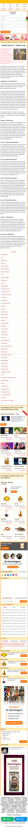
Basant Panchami (5, 269)
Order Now (23, 741)
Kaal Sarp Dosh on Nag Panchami (8, 377)
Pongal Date (4, 260)
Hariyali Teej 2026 (11, 644)
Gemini (17, 4)
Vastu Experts (12, 821)
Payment (4, 810)
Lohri (2, 257)
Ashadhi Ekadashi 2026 (18, 643)
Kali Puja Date (4, 343)
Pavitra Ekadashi (4, 380)
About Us (24, 809)
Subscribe (24, 578)
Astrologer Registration (21, 812)
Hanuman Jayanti (5, 277)
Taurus (10, 4)
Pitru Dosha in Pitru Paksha (7, 400)
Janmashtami (4, 363)
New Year (3, 263)
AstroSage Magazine (7, 604)
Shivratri (3, 283)
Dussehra (3, 337)
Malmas (3, 383)
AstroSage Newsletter (7, 598)
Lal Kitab (24, 805)
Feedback (3, 809)
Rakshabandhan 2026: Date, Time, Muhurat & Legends (14, 618)
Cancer (24, 4)
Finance (4, 737)
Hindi (14, 607)
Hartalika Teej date (5, 291)
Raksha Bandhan (4, 360)
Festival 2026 (5, 641)
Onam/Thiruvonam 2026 (6, 646)
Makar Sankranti (4, 266)
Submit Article (10, 809)
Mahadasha (10, 798)
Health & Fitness (6, 739)
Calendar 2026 (23, 641)
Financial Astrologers (21, 821)
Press (16, 801)
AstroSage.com (20, 826)
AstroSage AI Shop (5, 797)
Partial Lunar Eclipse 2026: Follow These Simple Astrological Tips (15, 626)
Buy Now (6, 548)
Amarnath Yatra (4, 369)
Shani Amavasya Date (6, 394)
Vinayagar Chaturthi (5, 392)
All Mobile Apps (22, 571)
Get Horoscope (5, 31)
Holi (2, 274)
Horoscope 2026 (6, 806)
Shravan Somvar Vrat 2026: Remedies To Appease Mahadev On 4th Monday (15, 629)
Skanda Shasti (4, 386)
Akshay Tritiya (4, 312)
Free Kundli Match (10, 800)
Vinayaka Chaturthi (5, 389)
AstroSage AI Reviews (16, 805)
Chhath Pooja (4, 351)
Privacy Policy (11, 810)
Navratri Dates (4, 300)
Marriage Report (6, 733)
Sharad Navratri (4, 254)
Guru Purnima (4, 357)
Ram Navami (4, 280)
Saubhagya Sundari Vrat (6, 354)
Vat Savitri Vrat (4, 329)
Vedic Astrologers (4, 821)
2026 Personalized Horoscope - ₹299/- (11, 731)
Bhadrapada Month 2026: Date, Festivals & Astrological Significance (15, 620)
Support (3, 812)
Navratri (3, 309)
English (5, 607)
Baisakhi (3, 320)
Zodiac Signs (18, 798)
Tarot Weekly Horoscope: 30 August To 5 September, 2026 (15, 610)
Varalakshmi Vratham (6, 372)
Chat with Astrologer (21, 819)
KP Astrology (11, 801)
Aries (3, 4)
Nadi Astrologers (12, 823)
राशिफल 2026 (14, 806)
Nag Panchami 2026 (19, 644)
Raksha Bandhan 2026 (17, 646)
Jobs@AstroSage (10, 812)
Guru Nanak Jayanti (5, 303)
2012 (5, 42)
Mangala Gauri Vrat (5, 289)
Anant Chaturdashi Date (6, 346)
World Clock (23, 797)
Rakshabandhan (4, 286)
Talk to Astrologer (8, 819)
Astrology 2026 (13, 808)
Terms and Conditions (20, 810)
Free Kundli (18, 800)
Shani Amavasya (4, 323)
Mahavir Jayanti (4, 314)
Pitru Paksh (3, 297)
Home (2, 42)
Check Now (9, 439)
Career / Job (5, 735)
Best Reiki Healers (21, 823)
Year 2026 (23, 607)
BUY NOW (3, 424)
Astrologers (4, 798)
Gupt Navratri (4, 332)
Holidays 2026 (14, 641)
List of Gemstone (15, 797)
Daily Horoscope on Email (21, 598)
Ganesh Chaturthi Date (6, 294)
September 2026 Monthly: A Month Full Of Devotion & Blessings (15, 623)
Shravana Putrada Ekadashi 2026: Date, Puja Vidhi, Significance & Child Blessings (15, 634)
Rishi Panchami (4, 349)
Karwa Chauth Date (5, 340)
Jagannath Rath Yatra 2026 (7, 643)
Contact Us (18, 809)
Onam (2, 374)
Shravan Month (4, 366)
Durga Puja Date (4, 334)
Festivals (9, 42)
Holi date (3, 306)
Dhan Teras (3, 397)
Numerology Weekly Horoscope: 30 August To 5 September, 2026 (15, 612)
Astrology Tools (22, 808)
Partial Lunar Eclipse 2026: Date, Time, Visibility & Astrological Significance (15, 615)
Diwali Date (3, 326)
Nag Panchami (4, 317)
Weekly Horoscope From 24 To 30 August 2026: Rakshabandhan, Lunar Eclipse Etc (15, 631)
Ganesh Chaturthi (5, 271)
